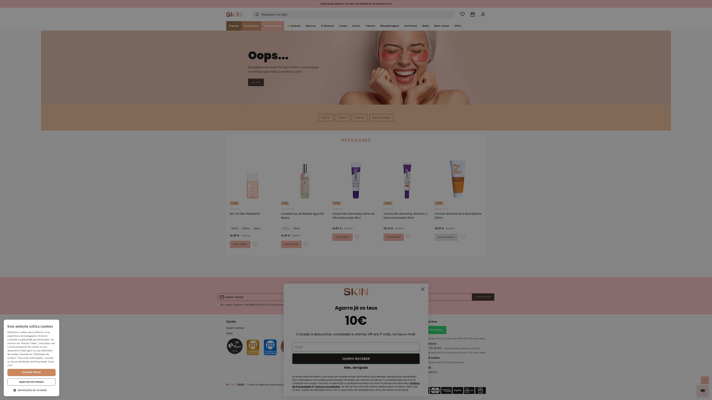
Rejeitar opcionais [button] (31, 382)
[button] (31, 390)
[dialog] (31, 358)
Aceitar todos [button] (31, 372)
